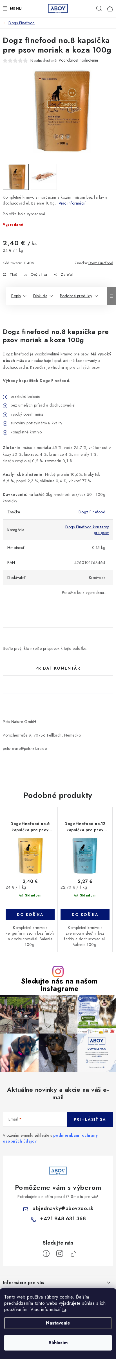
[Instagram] (59, 1253)
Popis (16, 296)
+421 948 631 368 (63, 1218)
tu (64, 1309)
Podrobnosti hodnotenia (78, 60)
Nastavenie (58, 1323)
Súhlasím (58, 1343)
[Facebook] (46, 1253)
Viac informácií (72, 203)
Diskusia (40, 296)
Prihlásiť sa (90, 1119)
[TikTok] (73, 1253)
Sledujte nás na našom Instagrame (59, 985)
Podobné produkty (76, 296)
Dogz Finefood (100, 263)
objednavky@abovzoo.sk (63, 1208)
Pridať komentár (58, 668)
